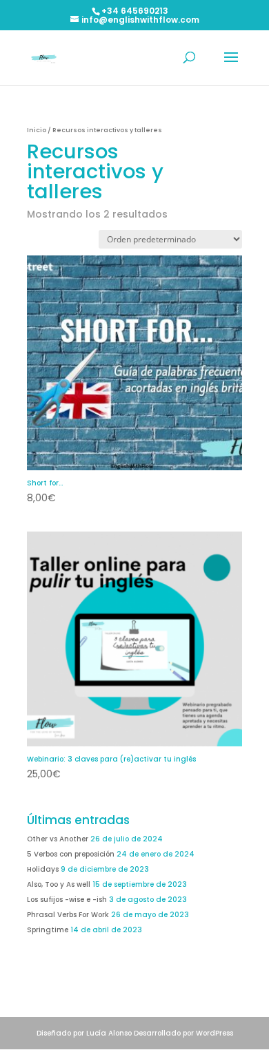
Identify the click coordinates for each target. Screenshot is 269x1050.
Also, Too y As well (58, 884)
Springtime (47, 930)
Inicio (36, 129)
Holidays (43, 869)
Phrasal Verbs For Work (68, 915)
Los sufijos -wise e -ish (67, 899)
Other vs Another (57, 839)
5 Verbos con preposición (70, 854)
